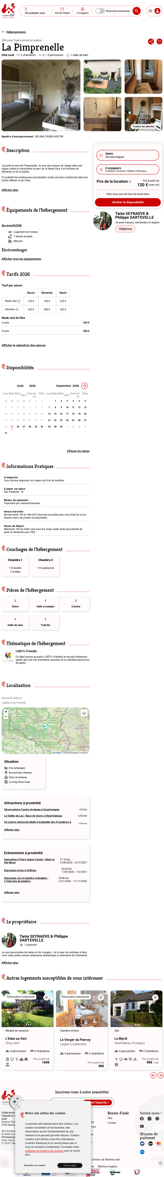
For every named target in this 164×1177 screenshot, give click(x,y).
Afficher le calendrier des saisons (24, 345)
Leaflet (57, 752)
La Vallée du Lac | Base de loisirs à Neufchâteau (33, 815)
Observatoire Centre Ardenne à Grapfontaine (31, 809)
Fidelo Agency (160, 1163)
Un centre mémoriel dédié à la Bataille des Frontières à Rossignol (37, 824)
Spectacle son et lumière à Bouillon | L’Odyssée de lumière (26, 880)
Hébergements (16, 32)
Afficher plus (10, 190)
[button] (46, 727)
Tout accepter (70, 1165)
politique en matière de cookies (44, 1150)
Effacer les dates (78, 451)
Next (47, 1012)
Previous (153, 1075)
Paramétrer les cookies (34, 1165)
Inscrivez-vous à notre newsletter (82, 1092)
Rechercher (137, 11)
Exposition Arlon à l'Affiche (20, 870)
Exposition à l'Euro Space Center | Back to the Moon (29, 861)
